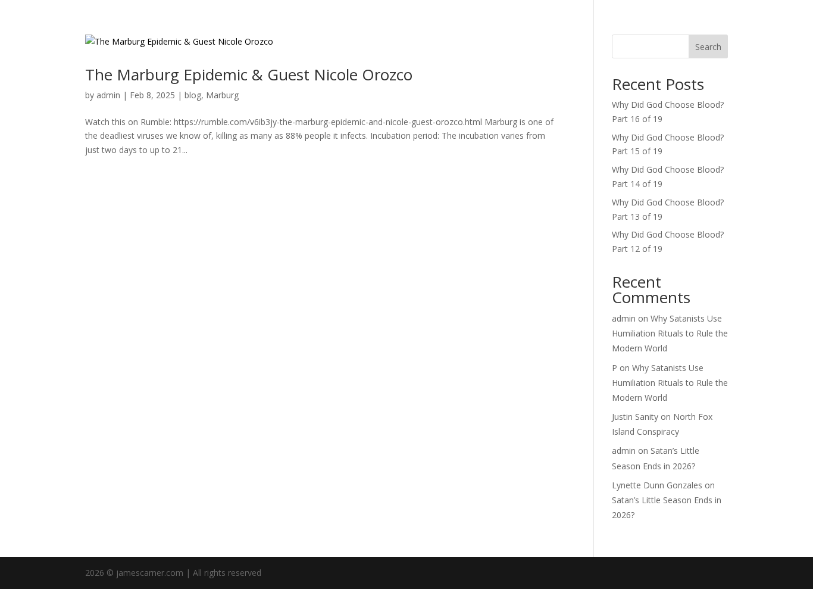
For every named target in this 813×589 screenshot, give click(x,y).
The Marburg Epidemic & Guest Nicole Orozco (248, 74)
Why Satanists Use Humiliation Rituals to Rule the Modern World (670, 333)
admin (108, 95)
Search (708, 46)
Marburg (222, 95)
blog (193, 95)
